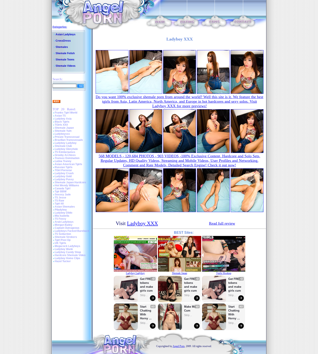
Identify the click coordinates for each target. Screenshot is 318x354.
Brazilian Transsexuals (69, 139)
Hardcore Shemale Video (70, 255)
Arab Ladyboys (64, 221)
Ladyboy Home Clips (67, 258)
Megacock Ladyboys (67, 246)
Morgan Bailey (63, 224)
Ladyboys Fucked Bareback (72, 230)
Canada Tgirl (62, 188)
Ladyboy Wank (64, 249)
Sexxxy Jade (63, 194)
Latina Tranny (63, 161)
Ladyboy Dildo (63, 212)
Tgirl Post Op (63, 240)
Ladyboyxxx (62, 133)
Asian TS (60, 115)
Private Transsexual (67, 136)
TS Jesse (60, 197)
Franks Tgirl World (66, 112)
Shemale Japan (64, 127)
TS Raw (59, 200)
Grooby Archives (65, 155)
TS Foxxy (60, 218)
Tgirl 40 (59, 203)
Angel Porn (179, 346)
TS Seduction (63, 233)
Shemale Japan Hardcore (70, 182)
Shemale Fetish (65, 53)
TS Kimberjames (65, 152)
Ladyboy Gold (63, 176)
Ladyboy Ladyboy (66, 143)
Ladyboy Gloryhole (66, 149)
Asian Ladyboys (65, 34)
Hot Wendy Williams (67, 185)
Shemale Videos (65, 65)
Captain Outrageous (67, 227)
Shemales (62, 47)
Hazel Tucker (63, 261)
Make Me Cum (190, 308)
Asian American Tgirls (68, 164)
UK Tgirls (60, 243)
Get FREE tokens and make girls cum (146, 284)
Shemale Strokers (66, 237)
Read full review (222, 223)
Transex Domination (67, 158)
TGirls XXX (61, 124)
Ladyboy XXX (142, 223)
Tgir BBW (60, 191)
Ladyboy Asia (63, 118)
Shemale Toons (65, 59)
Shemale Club (63, 146)
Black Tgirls (62, 121)
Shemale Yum (63, 130)
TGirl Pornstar (63, 170)
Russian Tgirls (63, 167)
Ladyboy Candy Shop (68, 252)
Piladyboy (61, 209)
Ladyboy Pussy (64, 179)
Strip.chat (144, 295)
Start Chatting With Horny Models (146, 312)
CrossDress (63, 40)
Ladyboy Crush (64, 173)
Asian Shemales (65, 206)
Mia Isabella (62, 215)
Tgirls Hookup (223, 273)
